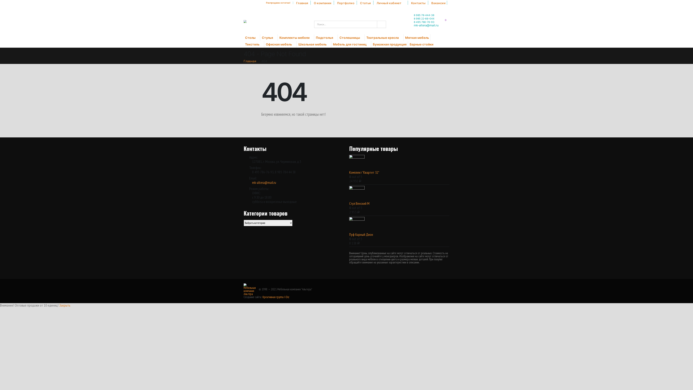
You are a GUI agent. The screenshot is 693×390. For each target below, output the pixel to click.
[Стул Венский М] (399, 193)
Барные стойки (421, 44)
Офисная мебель (279, 44)
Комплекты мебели (294, 38)
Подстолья (324, 38)
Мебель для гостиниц (350, 44)
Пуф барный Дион (361, 234)
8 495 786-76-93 (424, 22)
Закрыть (64, 305)
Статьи (365, 3)
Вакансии (438, 3)
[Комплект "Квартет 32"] (399, 162)
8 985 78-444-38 (424, 15)
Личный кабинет (389, 3)
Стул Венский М (359, 203)
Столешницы (349, 38)
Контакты (418, 3)
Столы (250, 38)
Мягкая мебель (417, 38)
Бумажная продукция (390, 44)
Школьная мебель (312, 44)
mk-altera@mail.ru (264, 182)
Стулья (267, 38)
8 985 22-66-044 (424, 18)
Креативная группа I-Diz (276, 297)
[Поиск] (381, 24)
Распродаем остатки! (278, 2)
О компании (323, 3)
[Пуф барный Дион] (399, 224)
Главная (302, 3)
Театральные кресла (382, 38)
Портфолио (346, 3)
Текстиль (252, 44)
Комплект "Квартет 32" (364, 172)
